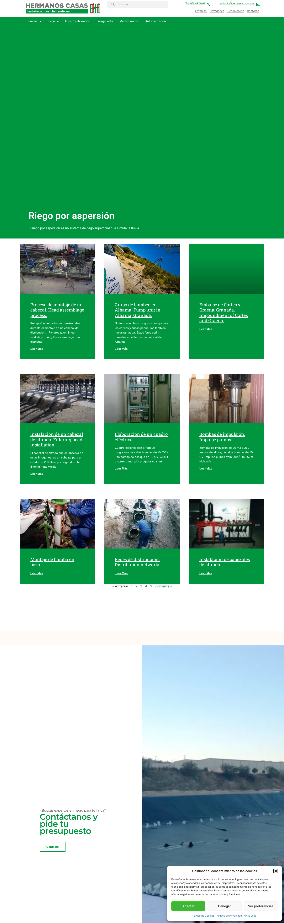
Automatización (155, 21)
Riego (51, 21)
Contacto (253, 11)
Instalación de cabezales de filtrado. (224, 561)
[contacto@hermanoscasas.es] (258, 4)
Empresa (201, 11)
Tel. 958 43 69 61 (195, 3)
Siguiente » (163, 586)
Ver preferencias (260, 906)
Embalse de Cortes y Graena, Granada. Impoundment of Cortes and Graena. (223, 312)
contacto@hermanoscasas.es (236, 3)
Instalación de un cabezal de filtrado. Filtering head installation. (56, 439)
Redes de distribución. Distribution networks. (138, 561)
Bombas (32, 21)
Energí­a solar (104, 21)
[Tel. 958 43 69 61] (208, 4)
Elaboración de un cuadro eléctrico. (141, 436)
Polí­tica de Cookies (203, 915)
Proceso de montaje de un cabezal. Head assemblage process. (57, 310)
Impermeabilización (77, 21)
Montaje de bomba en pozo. (52, 561)
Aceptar (188, 906)
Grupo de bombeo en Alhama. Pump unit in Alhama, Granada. (138, 310)
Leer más (36, 348)
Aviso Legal (250, 915)
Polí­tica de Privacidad (229, 915)
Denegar (224, 906)
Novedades (217, 11)
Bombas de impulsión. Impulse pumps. (222, 436)
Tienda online (235, 11)
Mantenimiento (129, 21)
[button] (276, 871)
